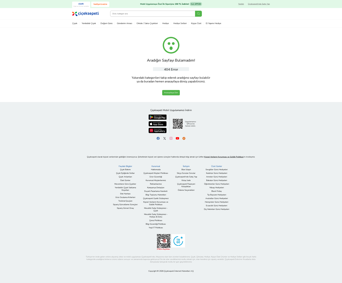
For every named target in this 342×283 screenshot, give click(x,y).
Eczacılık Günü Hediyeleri (216, 205)
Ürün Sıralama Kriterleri (125, 197)
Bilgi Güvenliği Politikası (156, 224)
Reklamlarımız (156, 184)
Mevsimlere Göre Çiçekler (125, 184)
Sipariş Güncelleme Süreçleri (125, 204)
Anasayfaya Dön (171, 92)
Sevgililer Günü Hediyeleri (217, 169)
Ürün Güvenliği (155, 176)
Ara (198, 14)
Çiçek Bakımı (125, 169)
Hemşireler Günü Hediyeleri (216, 202)
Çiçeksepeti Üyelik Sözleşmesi (156, 198)
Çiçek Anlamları (125, 176)
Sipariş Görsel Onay (125, 208)
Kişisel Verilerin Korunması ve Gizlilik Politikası (155, 203)
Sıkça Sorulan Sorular (186, 173)
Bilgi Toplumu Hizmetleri (156, 195)
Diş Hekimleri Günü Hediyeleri (216, 209)
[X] (164, 138)
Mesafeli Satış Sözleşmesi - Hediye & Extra (156, 215)
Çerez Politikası (155, 220)
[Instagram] (171, 138)
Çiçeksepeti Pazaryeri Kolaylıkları (186, 185)
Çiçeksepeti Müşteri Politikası (155, 173)
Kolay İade (186, 180)
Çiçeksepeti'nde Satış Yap (259, 4)
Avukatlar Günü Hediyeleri (216, 198)
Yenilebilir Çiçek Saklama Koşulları (125, 188)
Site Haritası (125, 193)
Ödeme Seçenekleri (186, 190)
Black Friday (216, 191)
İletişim (186, 166)
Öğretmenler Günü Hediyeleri (216, 184)
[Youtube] (177, 138)
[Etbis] (163, 242)
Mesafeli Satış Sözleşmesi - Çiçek (156, 209)
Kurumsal (155, 166)
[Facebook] (158, 138)
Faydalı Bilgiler (125, 166)
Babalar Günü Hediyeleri (216, 180)
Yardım (241, 4)
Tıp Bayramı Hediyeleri (216, 195)
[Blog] (184, 138)
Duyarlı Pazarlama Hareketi (155, 191)
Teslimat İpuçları (125, 201)
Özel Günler (125, 180)
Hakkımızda (156, 169)
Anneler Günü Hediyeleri (216, 176)
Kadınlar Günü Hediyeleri (216, 173)
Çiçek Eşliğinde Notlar (125, 173)
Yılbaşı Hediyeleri (216, 187)
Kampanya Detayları (155, 187)
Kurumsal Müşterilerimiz (156, 180)
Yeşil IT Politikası (156, 227)
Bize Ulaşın (186, 169)
